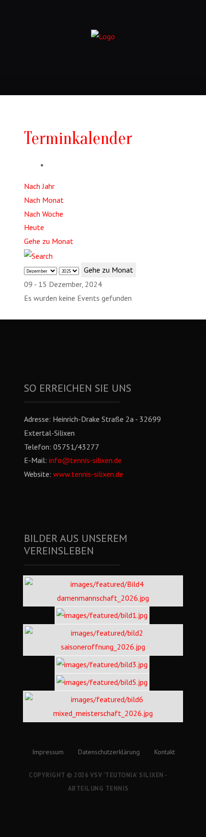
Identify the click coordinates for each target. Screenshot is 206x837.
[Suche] (38, 255)
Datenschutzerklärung (109, 752)
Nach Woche (43, 214)
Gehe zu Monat (48, 241)
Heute (34, 227)
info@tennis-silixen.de (85, 460)
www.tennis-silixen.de (88, 474)
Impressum (48, 752)
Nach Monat (44, 200)
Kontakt (164, 752)
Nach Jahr (39, 186)
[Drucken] (52, 164)
